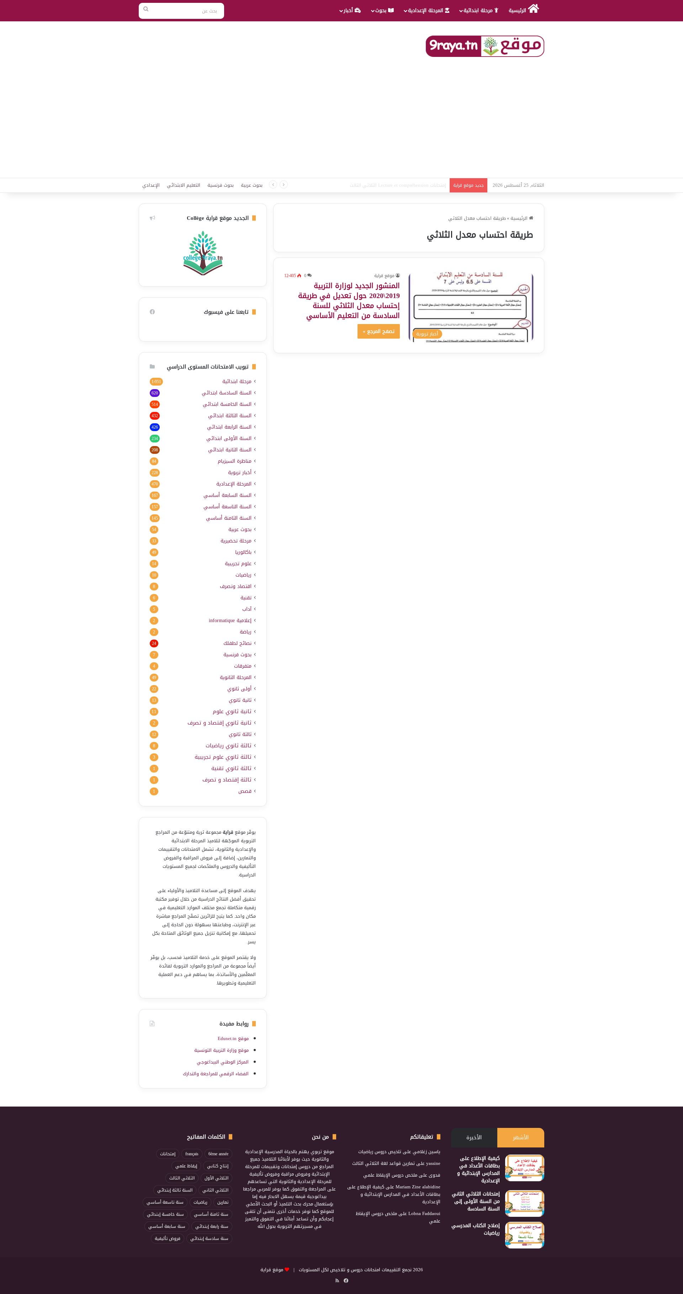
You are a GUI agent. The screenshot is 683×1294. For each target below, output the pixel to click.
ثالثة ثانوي (240, 734)
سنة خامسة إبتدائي (165, 1214)
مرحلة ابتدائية (479, 10)
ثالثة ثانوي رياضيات (229, 745)
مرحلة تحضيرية (236, 541)
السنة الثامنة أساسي (229, 518)
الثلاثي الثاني (215, 1190)
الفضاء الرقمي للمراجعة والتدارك (216, 1073)
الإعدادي (151, 185)
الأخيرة (474, 1137)
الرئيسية (518, 10)
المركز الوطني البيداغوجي (223, 1061)
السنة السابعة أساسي (227, 495)
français (191, 1154)
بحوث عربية (252, 185)
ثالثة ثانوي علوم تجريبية (223, 757)
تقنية (246, 597)
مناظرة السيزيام (235, 461)
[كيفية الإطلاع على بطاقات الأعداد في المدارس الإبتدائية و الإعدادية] (524, 1168)
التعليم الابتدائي (183, 185)
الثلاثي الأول (216, 1178)
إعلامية (230, 620)
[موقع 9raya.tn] (485, 46)
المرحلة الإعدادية (426, 10)
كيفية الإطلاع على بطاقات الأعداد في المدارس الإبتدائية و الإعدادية (478, 1170)
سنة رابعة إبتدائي (211, 1226)
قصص (245, 791)
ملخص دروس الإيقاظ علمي (390, 1175)
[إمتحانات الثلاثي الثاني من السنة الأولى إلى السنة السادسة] (524, 1203)
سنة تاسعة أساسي (165, 1202)
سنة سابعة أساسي (166, 1226)
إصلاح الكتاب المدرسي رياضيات (475, 1229)
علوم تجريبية (238, 563)
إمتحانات (167, 1154)
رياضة (246, 632)
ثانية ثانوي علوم (232, 711)
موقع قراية (384, 276)
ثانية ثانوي (240, 700)
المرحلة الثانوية (236, 677)
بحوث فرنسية (220, 185)
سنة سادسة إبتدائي (209, 1238)
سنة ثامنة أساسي (211, 1214)
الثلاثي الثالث (182, 1178)
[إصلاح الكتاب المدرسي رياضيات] (524, 1235)
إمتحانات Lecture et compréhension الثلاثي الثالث (398, 185)
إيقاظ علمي (186, 1166)
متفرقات (243, 666)
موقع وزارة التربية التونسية (221, 1050)
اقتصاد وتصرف (236, 586)
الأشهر (521, 1137)
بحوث (381, 10)
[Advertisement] (341, 124)
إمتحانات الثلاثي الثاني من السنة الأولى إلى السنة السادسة (476, 1201)
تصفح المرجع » (379, 331)
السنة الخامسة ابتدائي (227, 404)
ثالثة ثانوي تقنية (231, 768)
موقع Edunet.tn (233, 1038)
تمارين (222, 1202)
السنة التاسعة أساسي (227, 506)
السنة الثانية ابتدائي (230, 450)
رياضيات (243, 575)
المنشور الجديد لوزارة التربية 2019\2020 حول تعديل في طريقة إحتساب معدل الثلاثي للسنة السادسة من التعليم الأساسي (349, 300)
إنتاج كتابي (217, 1166)
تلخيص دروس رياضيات (379, 1151)
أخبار (349, 10)
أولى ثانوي (239, 689)
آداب (247, 609)
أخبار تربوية (240, 472)
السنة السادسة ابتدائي (227, 393)
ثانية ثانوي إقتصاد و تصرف (219, 723)
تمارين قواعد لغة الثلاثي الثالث (383, 1163)
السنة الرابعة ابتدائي (229, 427)
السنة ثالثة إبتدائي (174, 1190)
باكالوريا (243, 552)
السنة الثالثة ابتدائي (230, 415)
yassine (433, 1163)
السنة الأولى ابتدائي (229, 438)
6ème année (218, 1154)
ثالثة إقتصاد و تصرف (227, 780)
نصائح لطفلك (237, 643)
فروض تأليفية (167, 1238)
